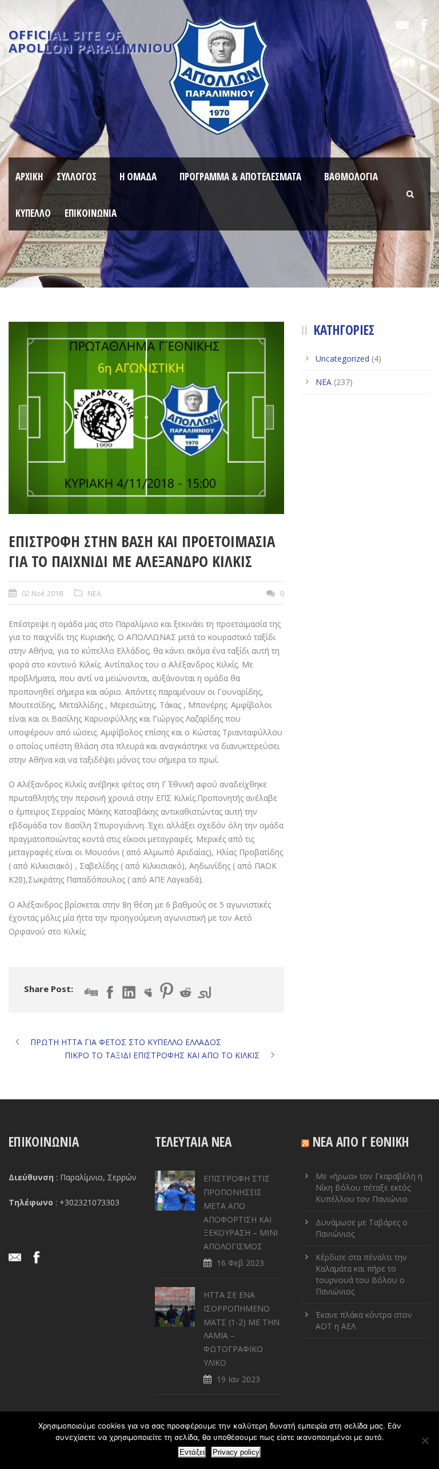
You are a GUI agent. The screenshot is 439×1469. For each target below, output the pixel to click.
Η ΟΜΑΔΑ (138, 176)
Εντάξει (192, 1452)
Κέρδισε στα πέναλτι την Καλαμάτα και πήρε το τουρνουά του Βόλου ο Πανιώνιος (361, 1274)
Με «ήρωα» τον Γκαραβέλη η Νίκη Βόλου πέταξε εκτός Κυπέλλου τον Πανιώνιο (369, 1187)
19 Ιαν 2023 (238, 1379)
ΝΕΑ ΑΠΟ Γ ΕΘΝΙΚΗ (361, 1141)
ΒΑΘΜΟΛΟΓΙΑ (351, 176)
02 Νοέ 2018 (42, 593)
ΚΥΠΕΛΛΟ (33, 213)
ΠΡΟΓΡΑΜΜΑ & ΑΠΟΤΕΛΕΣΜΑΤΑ (240, 176)
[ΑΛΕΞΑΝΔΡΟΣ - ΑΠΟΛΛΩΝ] (146, 418)
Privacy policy (236, 1452)
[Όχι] (424, 1440)
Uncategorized (342, 358)
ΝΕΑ (94, 593)
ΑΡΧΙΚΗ (29, 176)
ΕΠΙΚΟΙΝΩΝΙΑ (91, 213)
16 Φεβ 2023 (240, 1262)
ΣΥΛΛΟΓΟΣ (77, 176)
